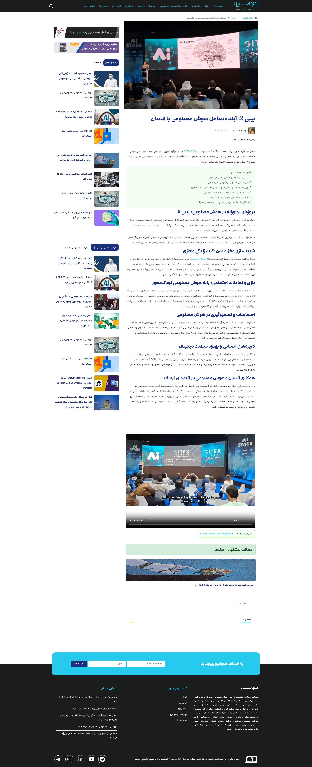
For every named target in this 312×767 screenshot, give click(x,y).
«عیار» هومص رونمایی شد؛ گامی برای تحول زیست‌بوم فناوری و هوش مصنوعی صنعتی (73, 301)
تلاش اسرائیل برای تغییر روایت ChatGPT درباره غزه (95, 708)
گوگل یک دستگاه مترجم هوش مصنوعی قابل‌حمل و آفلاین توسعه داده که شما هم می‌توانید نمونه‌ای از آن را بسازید (73, 402)
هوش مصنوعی (197, 259)
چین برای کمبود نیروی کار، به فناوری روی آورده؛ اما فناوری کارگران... (224, 585)
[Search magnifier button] (50, 6)
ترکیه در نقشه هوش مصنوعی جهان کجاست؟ (97, 726)
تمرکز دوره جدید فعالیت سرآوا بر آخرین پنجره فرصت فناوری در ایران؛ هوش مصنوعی (75, 78)
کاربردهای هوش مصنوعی (173, 6)
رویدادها (129, 6)
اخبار (206, 6)
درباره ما (103, 6)
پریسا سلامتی (239, 130)
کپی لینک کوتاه (244, 533)
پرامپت (141, 6)
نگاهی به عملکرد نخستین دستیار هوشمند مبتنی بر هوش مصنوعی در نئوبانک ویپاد (75, 320)
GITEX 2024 (190, 151)
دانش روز (195, 6)
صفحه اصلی (247, 18)
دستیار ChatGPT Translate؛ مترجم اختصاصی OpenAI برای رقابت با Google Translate (74, 383)
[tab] (111, 62)
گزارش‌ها (116, 6)
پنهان (233, 172)
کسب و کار (218, 6)
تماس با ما (89, 6)
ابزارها (152, 6)
